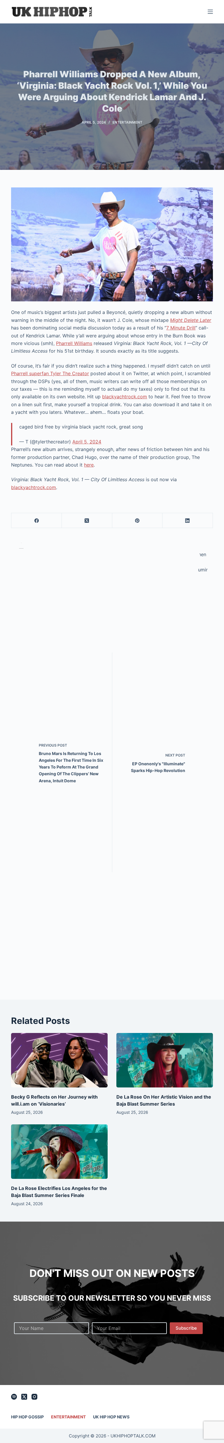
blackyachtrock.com (124, 396)
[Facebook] (36, 520)
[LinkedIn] (187, 520)
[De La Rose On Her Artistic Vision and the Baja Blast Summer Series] (164, 1060)
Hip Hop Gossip (27, 1416)
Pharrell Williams (74, 343)
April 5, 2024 (86, 442)
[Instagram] (34, 1397)
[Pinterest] (137, 520)
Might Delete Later (190, 320)
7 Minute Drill (180, 328)
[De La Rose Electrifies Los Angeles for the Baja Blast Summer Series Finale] (59, 1151)
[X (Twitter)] (87, 520)
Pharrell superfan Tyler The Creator (50, 373)
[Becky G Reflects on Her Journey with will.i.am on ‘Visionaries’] (59, 1060)
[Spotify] (14, 1397)
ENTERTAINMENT (127, 122)
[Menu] (210, 11)
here (89, 465)
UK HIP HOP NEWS (111, 1416)
